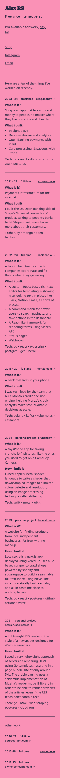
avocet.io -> (47, 751)
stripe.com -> (46, 181)
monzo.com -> (46, 368)
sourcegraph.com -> (18, 740)
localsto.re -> (46, 520)
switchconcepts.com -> (20, 766)
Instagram (12, 55)
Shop (8, 47)
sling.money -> (45, 98)
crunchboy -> (46, 437)
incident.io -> (46, 255)
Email (9, 63)
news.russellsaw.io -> (18, 625)
